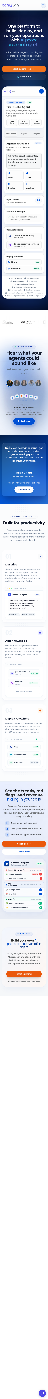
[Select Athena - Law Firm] (17, 383)
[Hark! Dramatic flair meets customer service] (35, 398)
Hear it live (25, 76)
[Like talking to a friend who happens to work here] (17, 397)
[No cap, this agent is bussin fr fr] (22, 396)
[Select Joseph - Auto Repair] (10, 383)
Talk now (26, 421)
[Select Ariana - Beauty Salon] (24, 383)
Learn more (24, 851)
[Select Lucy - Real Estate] (38, 383)
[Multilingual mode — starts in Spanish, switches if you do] (12, 398)
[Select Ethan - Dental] (31, 383)
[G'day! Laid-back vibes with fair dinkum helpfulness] (26, 396)
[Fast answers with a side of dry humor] (31, 396)
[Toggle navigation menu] (43, 5)
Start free (22, 489)
